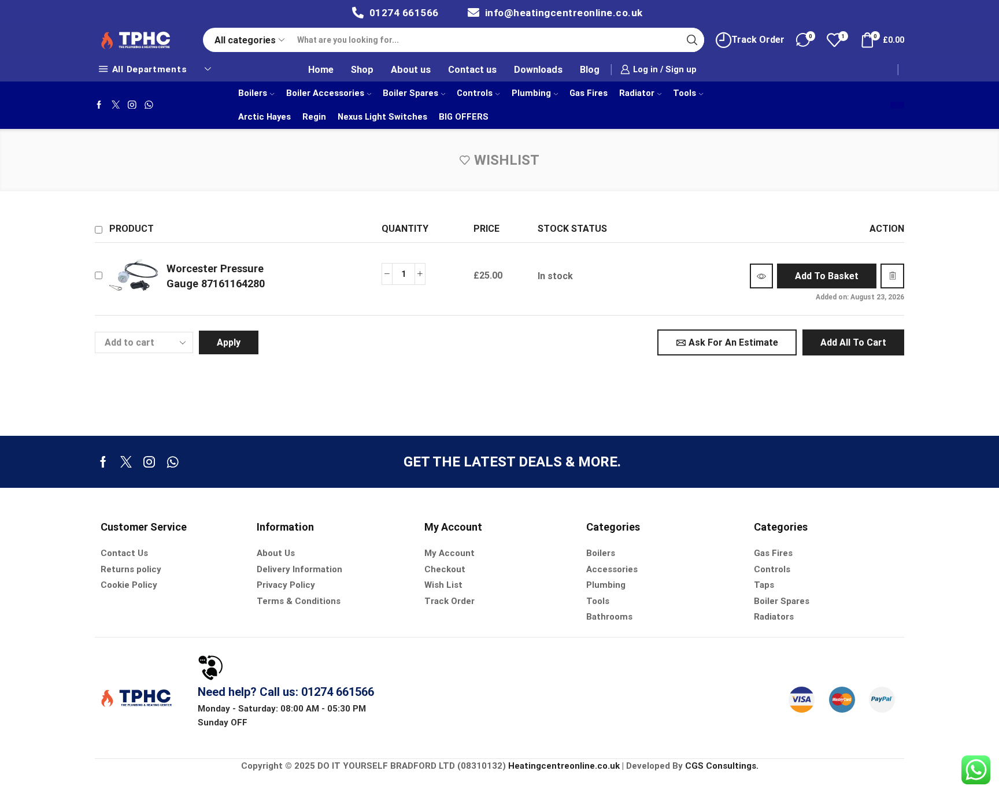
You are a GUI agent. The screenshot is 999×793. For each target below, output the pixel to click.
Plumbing (531, 93)
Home (321, 69)
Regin (314, 117)
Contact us (472, 69)
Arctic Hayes (264, 117)
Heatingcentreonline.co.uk (564, 766)
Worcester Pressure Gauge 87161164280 (215, 276)
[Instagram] (132, 105)
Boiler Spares (410, 93)
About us (411, 69)
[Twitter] (116, 105)
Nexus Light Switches (382, 117)
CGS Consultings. (721, 766)
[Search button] (692, 40)
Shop (362, 69)
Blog (590, 69)
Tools (684, 93)
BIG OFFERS (464, 117)
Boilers (252, 93)
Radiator (636, 93)
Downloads (538, 69)
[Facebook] (99, 105)
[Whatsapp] (149, 105)
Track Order (758, 39)
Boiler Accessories (325, 93)
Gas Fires (588, 93)
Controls (475, 93)
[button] (826, 276)
